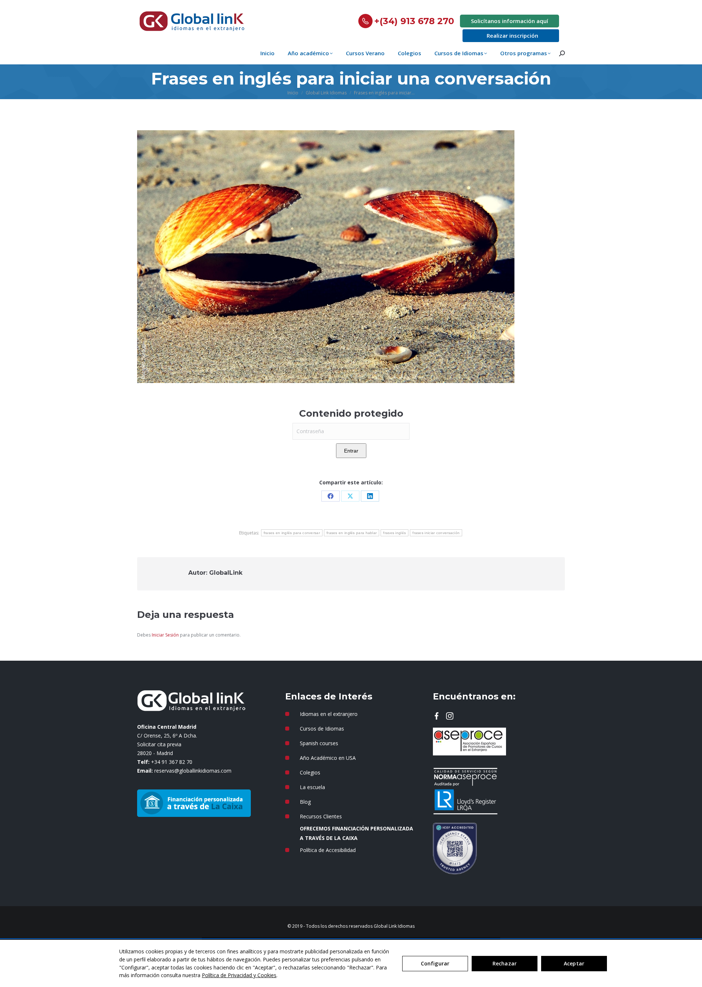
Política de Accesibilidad (328, 850)
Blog (305, 801)
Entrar (351, 451)
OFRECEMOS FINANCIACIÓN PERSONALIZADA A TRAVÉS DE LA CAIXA (356, 833)
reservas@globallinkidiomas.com (192, 770)
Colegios (310, 772)
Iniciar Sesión (166, 635)
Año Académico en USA (328, 757)
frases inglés (394, 533)
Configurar (435, 963)
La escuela (312, 787)
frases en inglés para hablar (352, 533)
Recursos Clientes (321, 816)
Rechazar (504, 963)
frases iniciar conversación (436, 533)
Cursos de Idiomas (322, 728)
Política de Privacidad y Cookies (239, 975)
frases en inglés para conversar (292, 533)
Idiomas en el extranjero (329, 713)
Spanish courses (319, 743)
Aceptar (574, 963)
